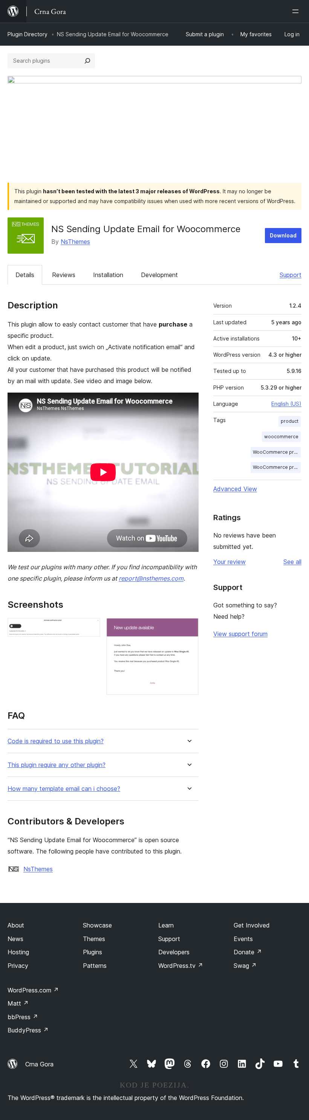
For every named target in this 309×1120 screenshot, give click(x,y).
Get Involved (252, 925)
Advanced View (235, 489)
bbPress (23, 1017)
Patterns (95, 965)
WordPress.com (33, 990)
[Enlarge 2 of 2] (188, 628)
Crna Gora (39, 1064)
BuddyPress (28, 1030)
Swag (245, 965)
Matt (18, 1003)
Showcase (97, 925)
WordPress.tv (180, 965)
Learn (166, 925)
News (15, 939)
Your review (229, 561)
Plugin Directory (27, 34)
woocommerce (281, 436)
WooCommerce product (277, 452)
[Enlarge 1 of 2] (90, 628)
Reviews (63, 275)
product (289, 421)
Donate (248, 952)
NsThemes (75, 241)
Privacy (18, 965)
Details (24, 275)
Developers (174, 952)
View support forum (240, 634)
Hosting (18, 952)
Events (243, 939)
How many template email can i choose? (64, 788)
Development (159, 275)
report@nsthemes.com (151, 578)
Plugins (92, 952)
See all (292, 561)
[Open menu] (297, 11)
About (16, 925)
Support (290, 275)
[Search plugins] (87, 60)
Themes (94, 939)
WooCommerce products (277, 467)
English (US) (286, 404)
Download (283, 235)
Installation (108, 275)
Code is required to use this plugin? (56, 741)
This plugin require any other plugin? (57, 765)
